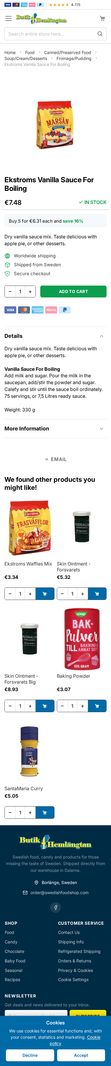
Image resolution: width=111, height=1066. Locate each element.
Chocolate (14, 951)
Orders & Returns (74, 960)
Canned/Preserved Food (68, 52)
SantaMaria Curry (23, 788)
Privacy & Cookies (75, 970)
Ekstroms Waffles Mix (28, 564)
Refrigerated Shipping (79, 951)
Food (30, 52)
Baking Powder (73, 676)
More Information (26, 428)
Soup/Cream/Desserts (26, 58)
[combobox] (55, 33)
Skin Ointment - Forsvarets (74, 567)
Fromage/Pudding (75, 58)
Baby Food (15, 960)
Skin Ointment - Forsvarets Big (21, 679)
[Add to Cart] (45, 594)
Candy (11, 941)
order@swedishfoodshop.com (59, 892)
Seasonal (13, 970)
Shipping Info (71, 941)
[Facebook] (55, 907)
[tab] (55, 336)
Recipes (12, 979)
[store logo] (41, 18)
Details (13, 336)
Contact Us (69, 932)
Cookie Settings (73, 979)
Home (10, 52)
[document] (55, 1041)
